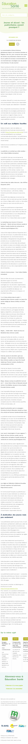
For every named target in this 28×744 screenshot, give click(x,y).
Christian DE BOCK (15, 40)
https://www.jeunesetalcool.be (9, 588)
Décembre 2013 (13, 37)
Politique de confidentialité (7, 735)
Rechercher (24, 15)
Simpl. (19, 740)
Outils (12, 44)
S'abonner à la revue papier (14, 685)
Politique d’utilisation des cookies (9, 737)
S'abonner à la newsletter (14, 688)
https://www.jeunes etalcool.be (14, 132)
